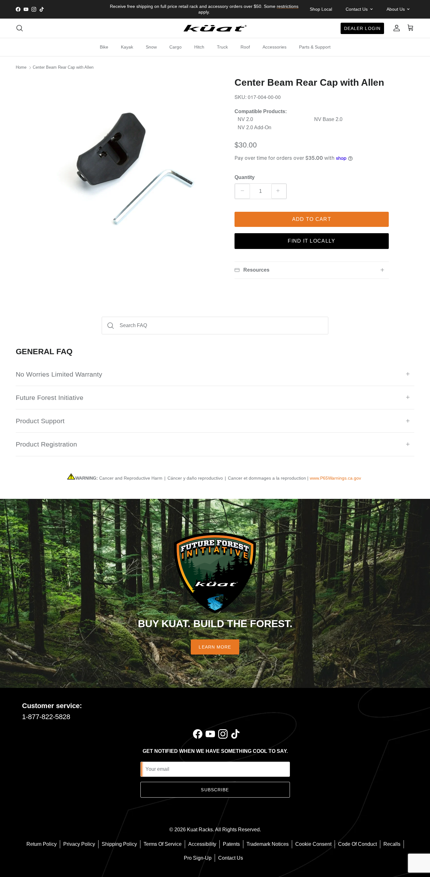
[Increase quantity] (278, 191)
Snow (151, 46)
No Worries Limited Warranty (59, 374)
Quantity (245, 177)
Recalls (391, 844)
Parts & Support (315, 46)
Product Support (40, 420)
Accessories (274, 46)
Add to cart (311, 219)
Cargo (175, 46)
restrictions (287, 6)
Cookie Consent (313, 844)
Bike (104, 46)
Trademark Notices (267, 844)
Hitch (199, 46)
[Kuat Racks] (215, 28)
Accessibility (202, 844)
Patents (231, 844)
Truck (222, 46)
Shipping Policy (119, 844)
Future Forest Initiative (49, 397)
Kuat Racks (200, 829)
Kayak (127, 46)
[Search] (19, 28)
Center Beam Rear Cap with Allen (63, 67)
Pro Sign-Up (198, 858)
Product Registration (46, 444)
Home (21, 67)
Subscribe (215, 789)
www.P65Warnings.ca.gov (335, 478)
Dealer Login (362, 28)
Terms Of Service (163, 844)
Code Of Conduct (357, 844)
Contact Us (230, 858)
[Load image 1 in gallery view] (131, 167)
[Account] (395, 28)
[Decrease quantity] (242, 191)
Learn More (215, 646)
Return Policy (41, 844)
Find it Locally (311, 241)
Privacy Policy (79, 844)
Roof (245, 46)
